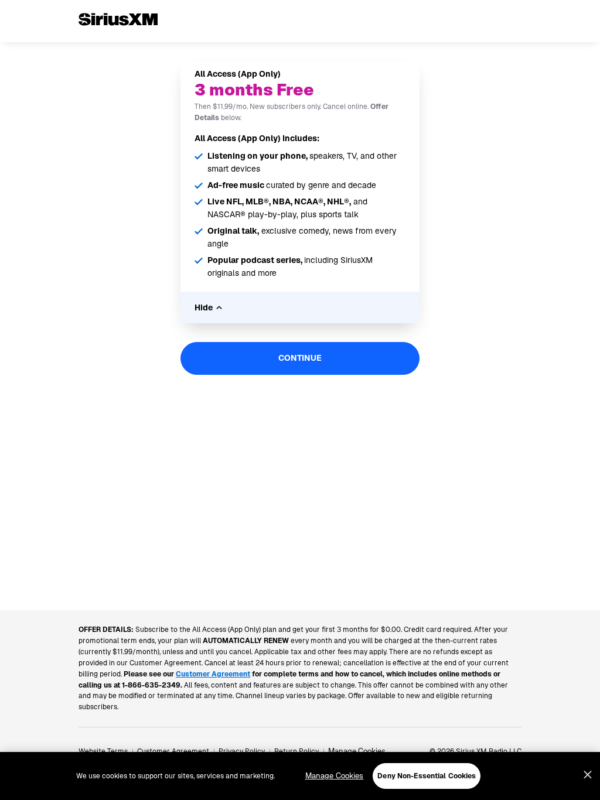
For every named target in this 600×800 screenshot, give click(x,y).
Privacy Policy (242, 751)
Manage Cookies (357, 751)
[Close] (587, 775)
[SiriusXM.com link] (118, 37)
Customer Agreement (173, 751)
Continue (300, 358)
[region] (300, 776)
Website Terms (103, 751)
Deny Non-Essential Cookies (426, 776)
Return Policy (296, 751)
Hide (204, 307)
